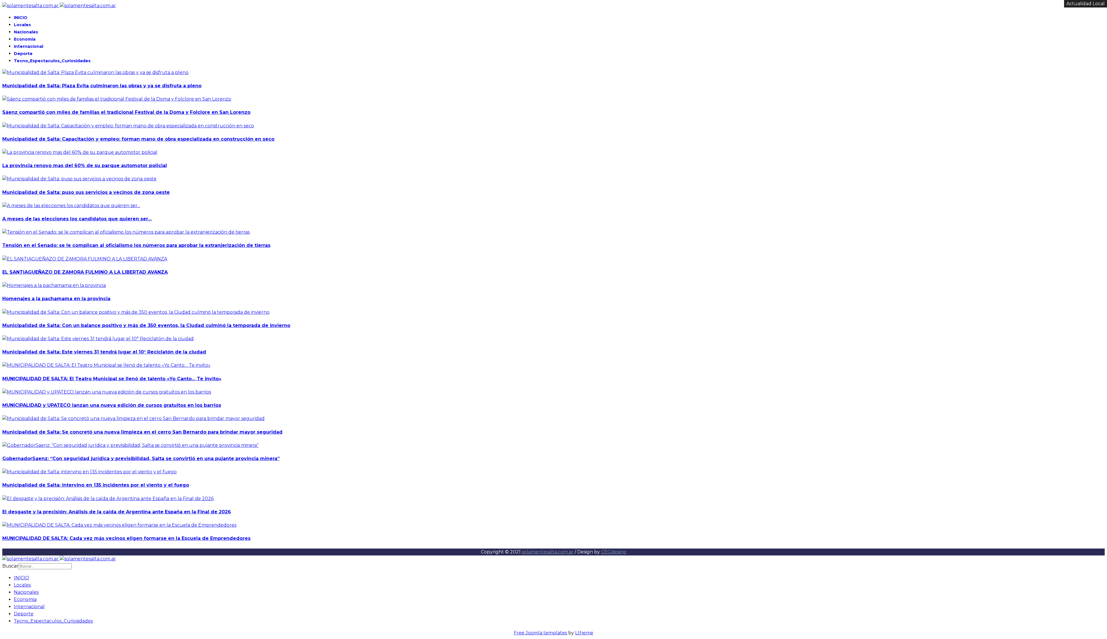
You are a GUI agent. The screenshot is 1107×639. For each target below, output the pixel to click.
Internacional (28, 46)
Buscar (10, 566)
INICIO (20, 17)
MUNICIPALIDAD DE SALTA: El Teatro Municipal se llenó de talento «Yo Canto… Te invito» (111, 378)
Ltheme (584, 633)
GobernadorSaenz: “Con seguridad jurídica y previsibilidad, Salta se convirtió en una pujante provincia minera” (141, 458)
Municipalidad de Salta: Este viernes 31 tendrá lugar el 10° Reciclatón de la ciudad (104, 352)
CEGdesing (613, 552)
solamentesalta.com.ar (547, 552)
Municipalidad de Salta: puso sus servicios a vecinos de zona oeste (86, 192)
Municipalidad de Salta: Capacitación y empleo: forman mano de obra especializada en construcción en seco (138, 139)
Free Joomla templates (540, 633)
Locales (22, 24)
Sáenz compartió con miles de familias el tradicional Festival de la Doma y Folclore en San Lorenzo (126, 112)
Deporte (23, 53)
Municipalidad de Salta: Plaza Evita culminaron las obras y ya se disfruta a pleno (102, 85)
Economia (24, 39)
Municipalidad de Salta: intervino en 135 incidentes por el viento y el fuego (95, 485)
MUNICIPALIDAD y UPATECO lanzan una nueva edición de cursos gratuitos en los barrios (111, 405)
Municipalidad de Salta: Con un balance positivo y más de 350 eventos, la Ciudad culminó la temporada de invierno (146, 325)
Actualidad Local (1085, 3)
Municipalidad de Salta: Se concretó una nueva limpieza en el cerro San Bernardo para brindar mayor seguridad (142, 432)
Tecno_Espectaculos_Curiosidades (52, 60)
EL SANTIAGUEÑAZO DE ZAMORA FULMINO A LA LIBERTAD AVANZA (85, 272)
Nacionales (26, 32)
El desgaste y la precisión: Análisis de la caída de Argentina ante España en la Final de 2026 (116, 512)
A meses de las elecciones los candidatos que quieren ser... (77, 219)
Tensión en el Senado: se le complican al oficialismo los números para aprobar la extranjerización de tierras (136, 245)
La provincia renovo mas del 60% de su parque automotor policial (84, 165)
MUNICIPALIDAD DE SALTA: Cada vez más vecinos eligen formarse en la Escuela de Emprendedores (126, 538)
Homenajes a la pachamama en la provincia (56, 298)
